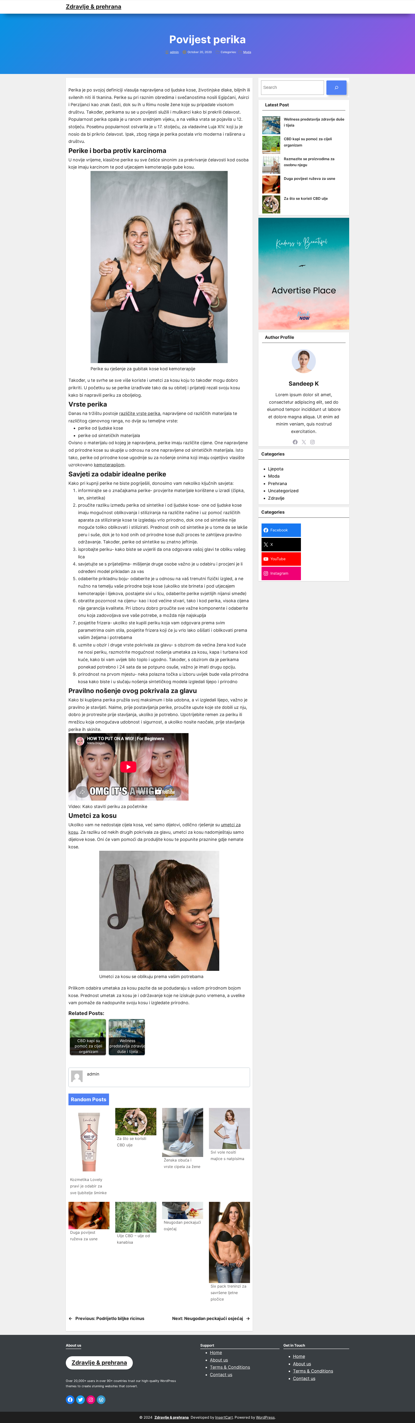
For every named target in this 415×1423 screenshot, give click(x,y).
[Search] (336, 87)
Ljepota (275, 468)
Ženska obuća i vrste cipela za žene (182, 1163)
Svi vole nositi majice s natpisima (227, 1155)
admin (174, 52)
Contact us (221, 1374)
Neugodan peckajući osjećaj (182, 1225)
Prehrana (277, 483)
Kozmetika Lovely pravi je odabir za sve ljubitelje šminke (88, 1186)
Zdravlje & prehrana (93, 6)
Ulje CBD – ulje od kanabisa (133, 1239)
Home (216, 1352)
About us (219, 1359)
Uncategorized (283, 490)
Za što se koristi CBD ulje (131, 1141)
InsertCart (224, 1417)
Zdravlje (276, 498)
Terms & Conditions (230, 1367)
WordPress (265, 1417)
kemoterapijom (109, 464)
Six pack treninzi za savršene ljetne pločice (228, 1292)
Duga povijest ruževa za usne (84, 1235)
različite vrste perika (139, 413)
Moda (247, 52)
